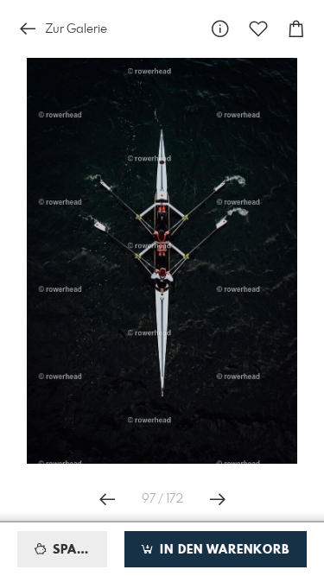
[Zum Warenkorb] (296, 29)
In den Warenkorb (222, 550)
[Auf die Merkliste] (258, 29)
